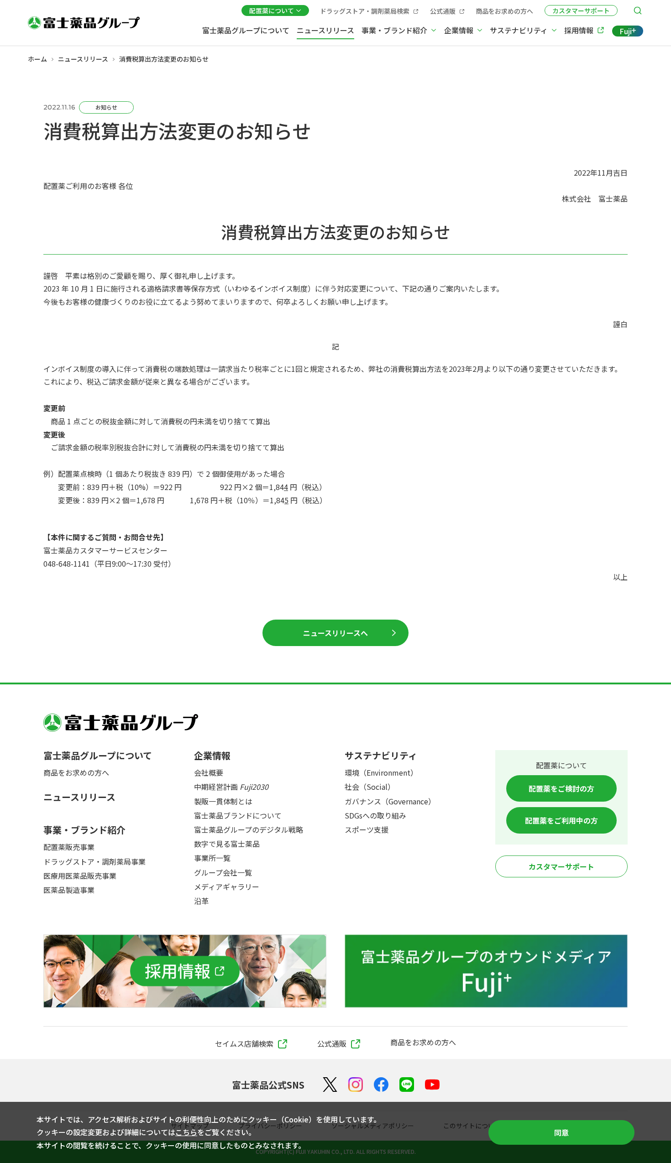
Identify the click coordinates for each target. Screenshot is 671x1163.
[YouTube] (432, 1084)
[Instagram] (355, 1084)
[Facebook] (381, 1084)
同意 (561, 1132)
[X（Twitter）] (330, 1084)
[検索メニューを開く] (637, 10)
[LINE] (406, 1084)
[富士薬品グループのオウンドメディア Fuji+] (486, 970)
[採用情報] (184, 970)
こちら (186, 1131)
